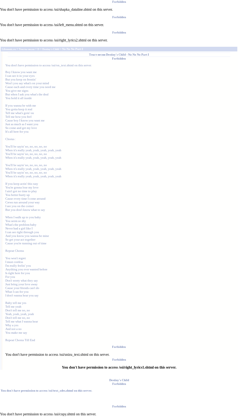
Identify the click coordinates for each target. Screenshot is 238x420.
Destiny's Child (116, 54)
